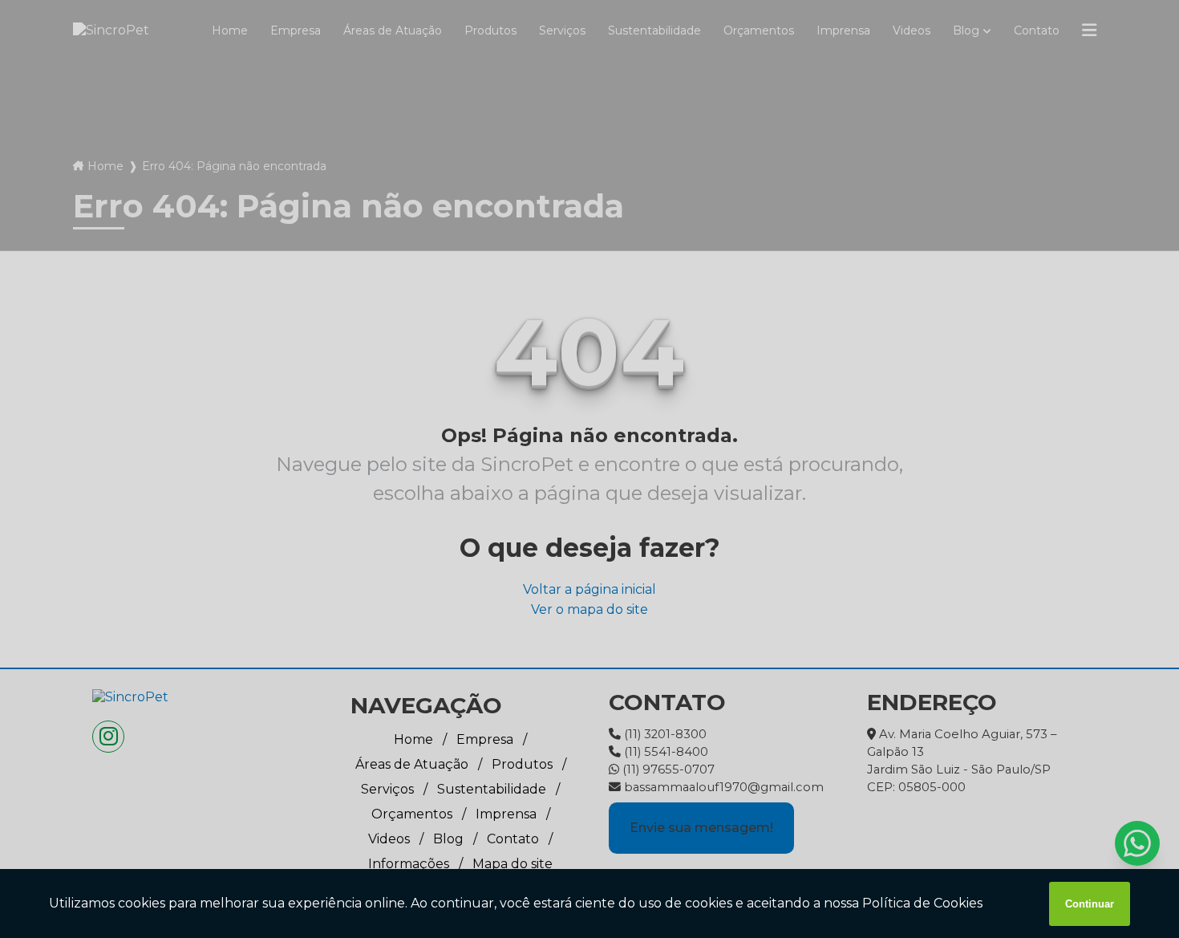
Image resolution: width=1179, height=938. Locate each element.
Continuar (1089, 904)
